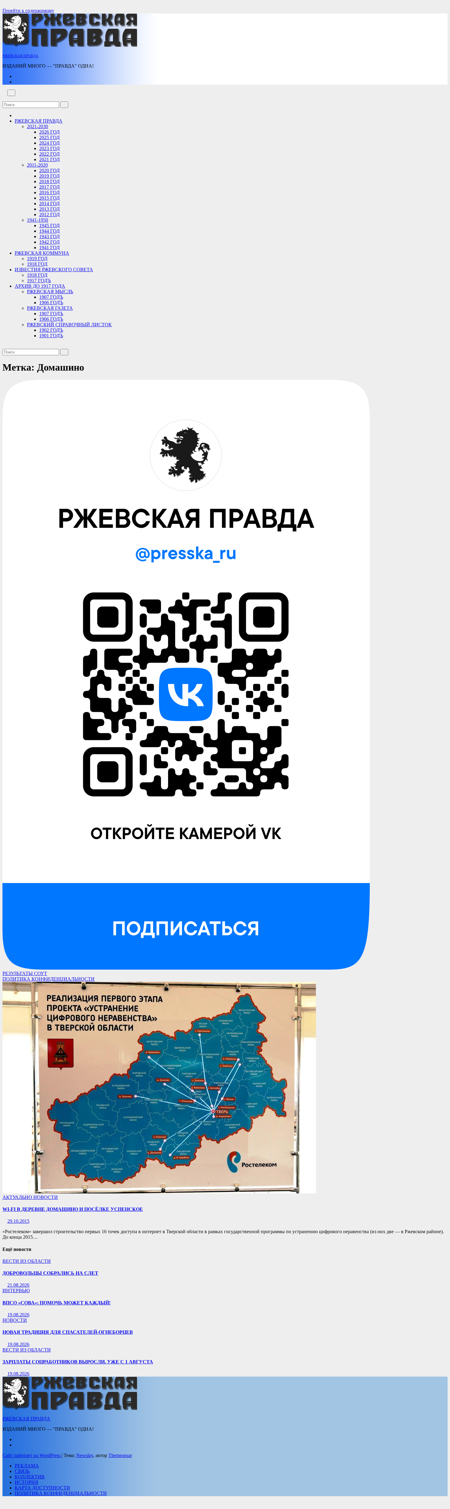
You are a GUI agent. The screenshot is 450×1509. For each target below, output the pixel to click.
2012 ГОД (49, 214)
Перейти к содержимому (28, 10)
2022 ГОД (49, 154)
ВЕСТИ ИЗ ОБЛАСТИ (26, 1261)
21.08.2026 (18, 1285)
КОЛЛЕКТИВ (30, 1476)
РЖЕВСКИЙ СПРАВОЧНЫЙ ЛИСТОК (69, 324)
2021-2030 (37, 126)
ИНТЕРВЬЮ (16, 1290)
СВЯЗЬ (22, 1471)
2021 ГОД (49, 159)
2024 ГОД (49, 143)
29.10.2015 (18, 1221)
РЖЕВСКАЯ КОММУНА (42, 253)
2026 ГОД (49, 132)
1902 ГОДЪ (51, 330)
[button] (4, 98)
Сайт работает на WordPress (32, 1455)
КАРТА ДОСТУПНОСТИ (42, 1487)
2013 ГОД (49, 209)
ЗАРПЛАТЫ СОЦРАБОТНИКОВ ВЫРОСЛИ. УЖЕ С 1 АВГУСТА (77, 1361)
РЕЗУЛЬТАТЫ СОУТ (24, 973)
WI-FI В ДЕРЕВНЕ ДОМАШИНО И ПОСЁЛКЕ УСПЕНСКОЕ (72, 1209)
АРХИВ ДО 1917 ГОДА (40, 286)
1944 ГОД (49, 231)
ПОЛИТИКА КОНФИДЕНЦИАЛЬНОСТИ (48, 979)
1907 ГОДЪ (51, 297)
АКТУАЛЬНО (17, 1197)
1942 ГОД (49, 242)
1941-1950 (37, 220)
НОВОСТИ (45, 1197)
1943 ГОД (49, 236)
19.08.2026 (18, 1314)
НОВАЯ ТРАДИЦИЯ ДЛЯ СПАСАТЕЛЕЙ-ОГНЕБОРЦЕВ (67, 1332)
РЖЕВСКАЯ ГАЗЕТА (50, 308)
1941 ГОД (49, 247)
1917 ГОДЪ (39, 280)
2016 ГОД (49, 192)
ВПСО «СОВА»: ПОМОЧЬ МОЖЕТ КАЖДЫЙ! (56, 1302)
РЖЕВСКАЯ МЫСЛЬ (50, 291)
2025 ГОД (49, 137)
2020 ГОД (49, 170)
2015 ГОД (49, 198)
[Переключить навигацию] (11, 93)
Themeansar (120, 1455)
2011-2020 (37, 165)
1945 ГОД (49, 225)
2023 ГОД (49, 148)
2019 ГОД (49, 176)
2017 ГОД (49, 187)
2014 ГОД (49, 203)
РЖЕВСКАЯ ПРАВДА (20, 56)
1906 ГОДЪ (51, 302)
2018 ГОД (49, 181)
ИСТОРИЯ (26, 1482)
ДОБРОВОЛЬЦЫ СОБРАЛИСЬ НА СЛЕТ (50, 1273)
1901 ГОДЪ (51, 335)
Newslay (84, 1455)
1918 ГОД (37, 264)
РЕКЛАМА (27, 1465)
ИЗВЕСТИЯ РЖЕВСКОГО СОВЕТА (54, 269)
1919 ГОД (37, 258)
